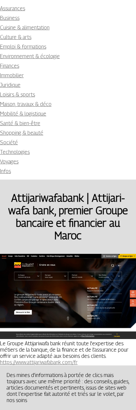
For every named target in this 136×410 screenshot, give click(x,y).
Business (9, 18)
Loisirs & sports (17, 94)
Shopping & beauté (21, 133)
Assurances (12, 8)
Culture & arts (15, 37)
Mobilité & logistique (23, 114)
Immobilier (12, 75)
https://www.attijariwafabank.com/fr (39, 362)
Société (9, 142)
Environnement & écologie (30, 56)
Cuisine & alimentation (25, 27)
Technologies (15, 152)
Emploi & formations (23, 47)
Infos (5, 171)
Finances (9, 66)
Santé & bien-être (20, 123)
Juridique (10, 85)
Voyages (9, 161)
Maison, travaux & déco (25, 104)
